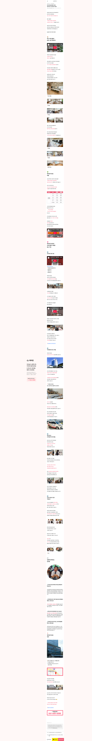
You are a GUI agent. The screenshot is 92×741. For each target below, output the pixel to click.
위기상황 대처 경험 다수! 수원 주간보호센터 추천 (55, 732)
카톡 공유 (49, 739)
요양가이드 (48, 3)
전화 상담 (61, 739)
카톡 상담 (55, 739)
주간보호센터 (52, 3)
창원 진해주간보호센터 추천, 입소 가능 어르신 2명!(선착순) (56, 735)
